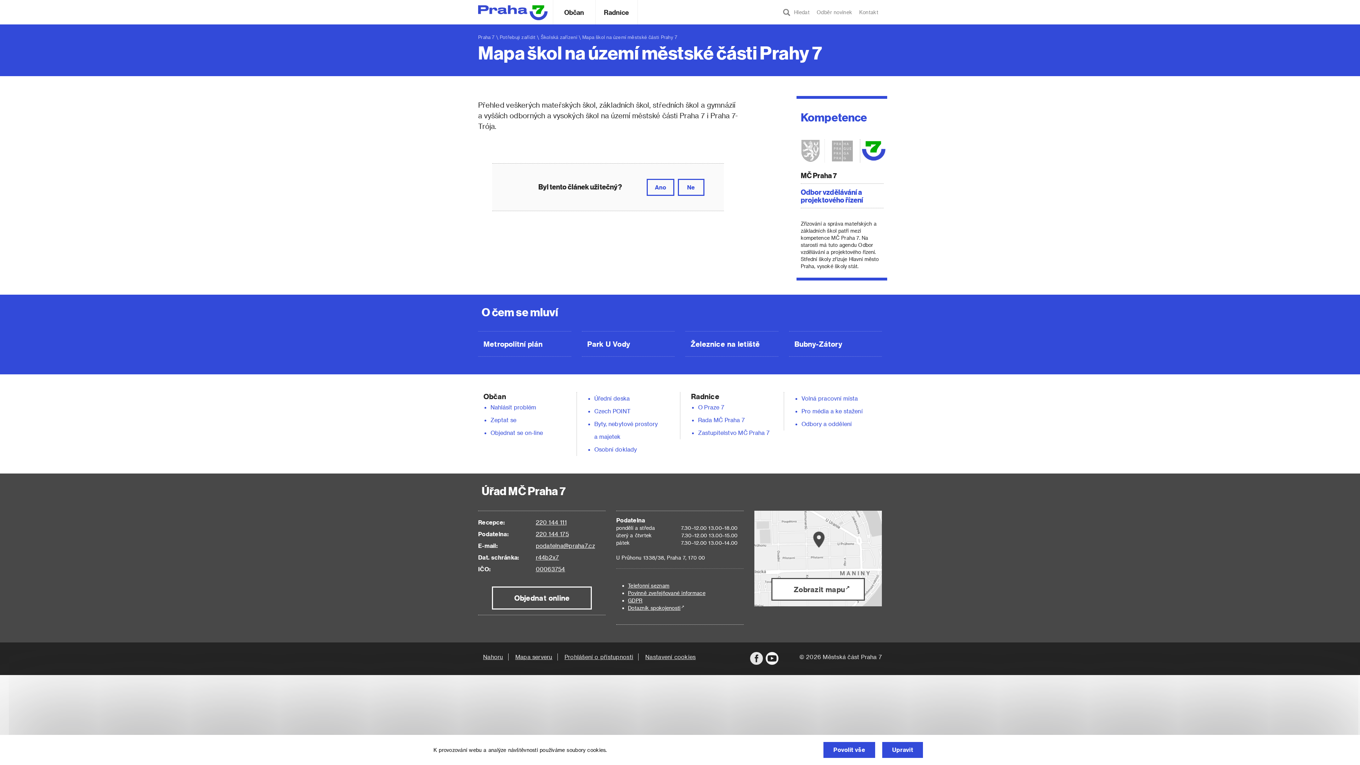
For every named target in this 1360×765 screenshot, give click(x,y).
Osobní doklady (615, 449)
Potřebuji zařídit (518, 37)
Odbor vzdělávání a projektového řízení (832, 195)
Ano (660, 187)
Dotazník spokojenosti (654, 608)
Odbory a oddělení (826, 423)
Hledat (800, 12)
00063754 (550, 569)
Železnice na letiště (725, 344)
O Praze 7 (711, 407)
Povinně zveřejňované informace (667, 593)
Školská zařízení (559, 37)
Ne (691, 187)
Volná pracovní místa (829, 398)
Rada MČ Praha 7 (721, 419)
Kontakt (868, 12)
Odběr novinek (834, 12)
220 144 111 (551, 522)
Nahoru (493, 656)
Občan (574, 12)
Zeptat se (503, 419)
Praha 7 (486, 37)
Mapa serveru (533, 656)
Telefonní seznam (648, 586)
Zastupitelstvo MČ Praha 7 (734, 432)
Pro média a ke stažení (832, 411)
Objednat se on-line (517, 432)
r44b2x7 (547, 557)
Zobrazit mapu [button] (819, 589)
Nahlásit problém (514, 407)
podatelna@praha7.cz (565, 545)
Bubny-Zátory (818, 344)
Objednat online (542, 598)
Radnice (616, 12)
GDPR (635, 600)
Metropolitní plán (513, 344)
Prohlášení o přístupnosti (599, 656)
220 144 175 (552, 534)
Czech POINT (612, 411)
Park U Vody (608, 344)
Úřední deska (612, 398)
